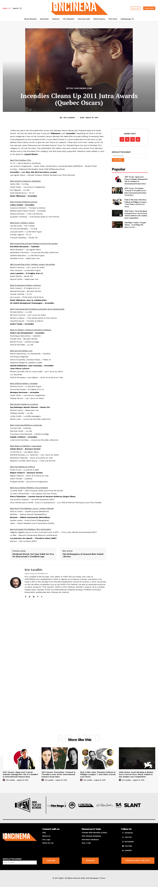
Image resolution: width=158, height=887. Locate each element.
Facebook (129, 833)
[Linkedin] (33, 596)
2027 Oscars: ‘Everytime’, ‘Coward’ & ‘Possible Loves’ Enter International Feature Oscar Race (135, 191)
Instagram (129, 842)
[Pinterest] (38, 596)
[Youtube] (123, 846)
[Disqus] (58, 634)
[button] (17, 8)
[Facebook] (25, 596)
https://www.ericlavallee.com (36, 573)
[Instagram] (29, 596)
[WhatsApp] (138, 139)
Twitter (128, 837)
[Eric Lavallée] (15, 582)
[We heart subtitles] (79, 8)
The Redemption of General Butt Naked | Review (82, 555)
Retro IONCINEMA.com (79, 88)
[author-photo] (4, 780)
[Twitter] (42, 596)
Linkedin (128, 850)
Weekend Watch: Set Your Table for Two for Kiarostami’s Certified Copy (33, 555)
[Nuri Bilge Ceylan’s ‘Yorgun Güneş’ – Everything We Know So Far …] (117, 224)
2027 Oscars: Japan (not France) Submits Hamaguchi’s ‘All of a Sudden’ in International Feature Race (136, 180)
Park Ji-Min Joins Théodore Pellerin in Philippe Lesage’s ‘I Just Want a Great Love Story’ (136, 203)
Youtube (128, 846)
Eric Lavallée (69, 118)
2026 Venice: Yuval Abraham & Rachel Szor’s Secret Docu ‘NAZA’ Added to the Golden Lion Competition (136, 214)
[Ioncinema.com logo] (20, 837)
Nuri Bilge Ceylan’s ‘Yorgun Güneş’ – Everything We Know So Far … (135, 224)
